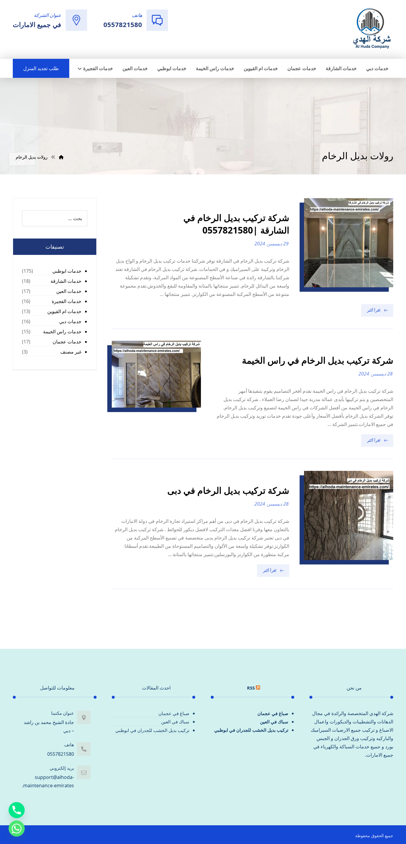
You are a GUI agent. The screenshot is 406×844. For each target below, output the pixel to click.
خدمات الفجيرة (66, 301)
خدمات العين (68, 291)
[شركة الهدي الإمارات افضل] (371, 29)
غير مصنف (70, 351)
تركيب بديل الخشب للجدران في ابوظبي (251, 730)
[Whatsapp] (17, 829)
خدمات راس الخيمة (62, 331)
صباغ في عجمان (272, 713)
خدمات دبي (70, 321)
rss (251, 688)
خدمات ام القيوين (64, 311)
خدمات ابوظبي (66, 271)
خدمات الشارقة (66, 281)
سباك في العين (274, 722)
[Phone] (17, 810)
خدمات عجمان (67, 341)
